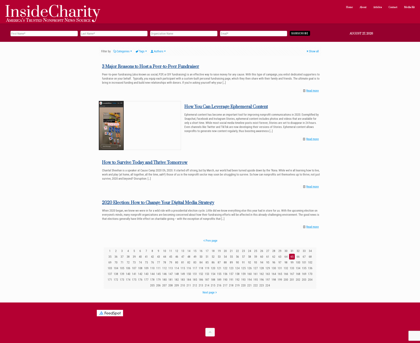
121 (219, 268)
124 (237, 268)
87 (219, 262)
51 (207, 256)
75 (146, 262)
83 (194, 262)
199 (280, 279)
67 (304, 256)
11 (170, 251)
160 (249, 274)
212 (195, 285)
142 (140, 274)
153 (207, 274)
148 (176, 274)
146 (164, 274)
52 (213, 256)
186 (201, 279)
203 (304, 279)
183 (182, 279)
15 (194, 251)
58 (249, 256)
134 (298, 268)
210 (182, 285)
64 (285, 256)
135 (304, 268)
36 (116, 256)
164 (274, 274)
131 (280, 268)
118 (201, 268)
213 (201, 285)
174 (128, 279)
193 (243, 279)
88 (225, 262)
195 (255, 279)
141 (134, 274)
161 (255, 274)
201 (292, 279)
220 (243, 285)
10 (164, 251)
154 (213, 274)
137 (110, 274)
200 (286, 279)
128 (261, 268)
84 (201, 262)
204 (310, 279)
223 (261, 285)
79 (170, 262)
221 (249, 285)
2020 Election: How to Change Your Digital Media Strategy (158, 202)
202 (298, 279)
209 (176, 285)
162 (261, 274)
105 (122, 268)
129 (267, 268)
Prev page (211, 240)
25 (255, 251)
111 (158, 268)
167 (292, 274)
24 (249, 251)
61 (267, 256)
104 (116, 268)
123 (231, 268)
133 (292, 268)
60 (261, 256)
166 (286, 274)
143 (146, 274)
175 (134, 279)
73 (134, 262)
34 (310, 251)
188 (213, 279)
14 (188, 251)
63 (279, 256)
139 (122, 274)
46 (176, 256)
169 (304, 274)
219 (237, 285)
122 (225, 268)
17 (207, 251)
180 (164, 279)
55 (231, 256)
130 (274, 268)
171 (110, 279)
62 (273, 256)
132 (286, 268)
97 (279, 262)
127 (255, 268)
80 (176, 262)
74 (140, 262)
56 (237, 256)
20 (225, 251)
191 (231, 279)
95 (267, 262)
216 (219, 285)
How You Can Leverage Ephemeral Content (226, 106)
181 (170, 279)
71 (122, 262)
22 (237, 251)
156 (225, 274)
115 (182, 268)
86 (213, 262)
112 (164, 268)
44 (164, 256)
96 (273, 262)
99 (292, 262)
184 (189, 279)
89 (231, 262)
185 (195, 279)
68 (310, 256)
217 (225, 285)
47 (182, 256)
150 (189, 274)
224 (267, 285)
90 (237, 262)
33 (304, 251)
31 (292, 251)
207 (164, 285)
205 (152, 285)
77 (158, 262)
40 (140, 256)
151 (195, 274)
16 (201, 251)
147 (170, 274)
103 (110, 268)
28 (273, 251)
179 (158, 279)
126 (249, 268)
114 (176, 268)
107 (134, 268)
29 (279, 251)
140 (128, 274)
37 (122, 256)
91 (243, 262)
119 (207, 268)
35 (109, 256)
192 (237, 279)
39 (134, 256)
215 (213, 285)
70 (116, 262)
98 (285, 262)
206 (158, 285)
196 (261, 279)
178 (152, 279)
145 (158, 274)
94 (261, 262)
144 (152, 274)
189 (219, 279)
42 (152, 256)
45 (170, 256)
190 (225, 279)
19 (219, 251)
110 (152, 268)
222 (255, 285)
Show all (314, 51)
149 (182, 274)
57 (243, 256)
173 (122, 279)
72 (128, 262)
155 (219, 274)
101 (304, 262)
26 (261, 251)
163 (267, 274)
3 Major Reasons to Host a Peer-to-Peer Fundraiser (150, 66)
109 (146, 268)
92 (249, 262)
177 (146, 279)
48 (188, 256)
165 (280, 274)
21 (231, 251)
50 (201, 256)
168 (298, 274)
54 (225, 256)
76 (152, 262)
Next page (209, 292)
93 (255, 262)
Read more (312, 90)
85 (207, 262)
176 (140, 279)
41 (146, 256)
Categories (123, 51)
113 (170, 268)
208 (170, 285)
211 (189, 285)
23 (243, 251)
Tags (142, 51)
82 (188, 262)
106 (128, 268)
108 (140, 268)
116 (189, 268)
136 (310, 268)
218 (231, 285)
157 (231, 274)
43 (158, 256)
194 (249, 279)
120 (213, 268)
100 (298, 262)
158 (237, 274)
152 (201, 274)
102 (310, 262)
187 (207, 279)
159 (243, 274)
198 (274, 279)
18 (213, 251)
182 (176, 279)
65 (292, 256)
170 (310, 274)
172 (116, 279)
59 (255, 256)
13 (182, 251)
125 (243, 268)
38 (128, 256)
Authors (158, 51)
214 (207, 285)
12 (176, 251)
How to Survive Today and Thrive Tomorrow (145, 162)
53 (219, 256)
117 (195, 268)
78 (164, 262)
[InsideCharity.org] (52, 7)
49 (194, 256)
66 (298, 256)
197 (267, 279)
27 (267, 251)
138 (116, 274)
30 (285, 251)
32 (298, 251)
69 (109, 262)
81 (182, 262)
